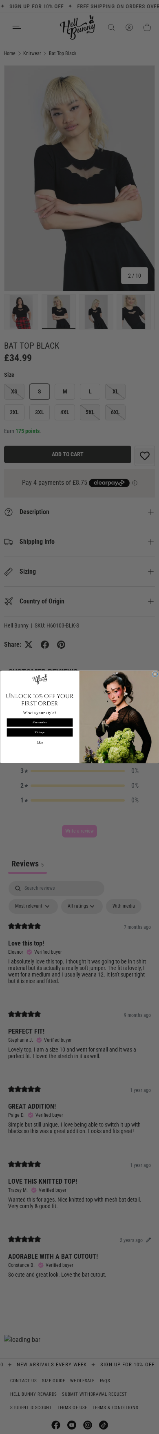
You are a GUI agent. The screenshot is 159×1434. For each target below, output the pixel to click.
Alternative (39, 722)
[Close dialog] (155, 674)
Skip (39, 742)
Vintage (39, 732)
